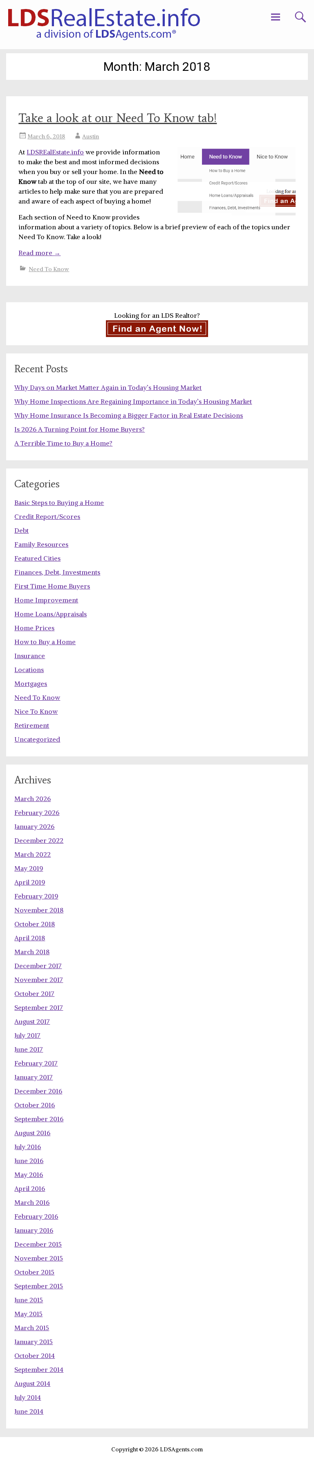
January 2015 (33, 1342)
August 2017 (32, 1021)
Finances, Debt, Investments (57, 572)
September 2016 (38, 1119)
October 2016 (34, 1105)
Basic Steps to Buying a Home (59, 502)
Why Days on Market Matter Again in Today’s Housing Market (108, 387)
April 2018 (29, 938)
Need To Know (49, 269)
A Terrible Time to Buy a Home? (63, 443)
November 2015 (38, 1258)
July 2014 (27, 1397)
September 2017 (38, 1007)
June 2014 (28, 1411)
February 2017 (36, 1063)
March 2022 (32, 854)
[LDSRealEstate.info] (103, 24)
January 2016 (33, 1230)
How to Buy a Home (45, 642)
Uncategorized (37, 739)
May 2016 (28, 1174)
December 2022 (38, 840)
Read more (39, 253)
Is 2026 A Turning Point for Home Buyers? (79, 429)
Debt (21, 530)
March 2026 (32, 798)
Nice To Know (36, 711)
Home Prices (34, 628)
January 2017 (33, 1077)
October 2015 (34, 1272)
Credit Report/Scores (47, 516)
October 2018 (34, 924)
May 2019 (28, 868)
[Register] (156, 328)
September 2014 (38, 1369)
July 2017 (27, 1035)
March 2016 (31, 1202)
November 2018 (38, 910)
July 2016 (27, 1147)
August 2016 (32, 1133)
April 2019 (29, 882)
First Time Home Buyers (52, 586)
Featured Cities (37, 558)
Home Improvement (46, 600)
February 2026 (36, 812)
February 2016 (36, 1216)
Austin (90, 136)
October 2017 (34, 993)
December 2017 (38, 966)
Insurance (29, 656)
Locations (29, 669)
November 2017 (38, 979)
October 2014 (34, 1355)
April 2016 (29, 1188)
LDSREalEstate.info (55, 152)
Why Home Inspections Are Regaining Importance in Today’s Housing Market (133, 401)
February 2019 (36, 896)
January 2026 (34, 826)
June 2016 (28, 1160)
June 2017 (28, 1049)
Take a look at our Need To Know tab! (117, 117)
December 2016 (38, 1091)
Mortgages (30, 683)
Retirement (31, 725)
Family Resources (41, 544)
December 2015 (38, 1244)
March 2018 (31, 952)
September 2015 (38, 1286)
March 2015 (31, 1328)
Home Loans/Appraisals (50, 614)
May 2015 (28, 1314)
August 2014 (32, 1383)
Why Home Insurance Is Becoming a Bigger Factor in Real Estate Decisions (128, 415)
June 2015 (28, 1300)
